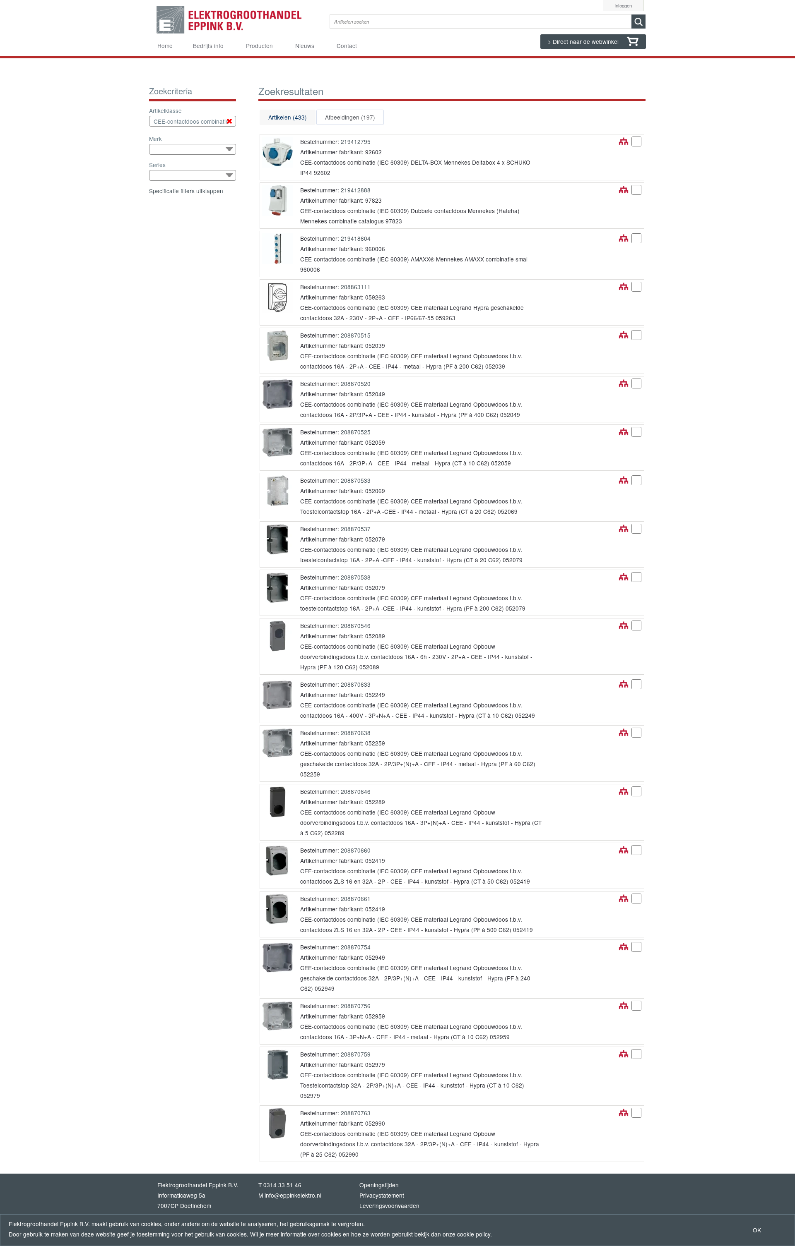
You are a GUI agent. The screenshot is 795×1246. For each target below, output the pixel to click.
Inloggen (623, 5)
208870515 (356, 335)
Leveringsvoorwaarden (389, 1205)
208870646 (356, 791)
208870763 (356, 1113)
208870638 (356, 732)
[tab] (288, 117)
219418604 (356, 238)
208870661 (356, 898)
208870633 (356, 684)
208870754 (356, 947)
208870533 (356, 480)
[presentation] (287, 117)
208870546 (356, 625)
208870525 (356, 432)
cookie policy (473, 1234)
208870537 (356, 529)
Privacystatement (381, 1195)
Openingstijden (379, 1185)
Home (165, 45)
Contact (347, 45)
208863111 (356, 287)
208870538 (356, 577)
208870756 (356, 1006)
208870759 (356, 1054)
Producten (259, 45)
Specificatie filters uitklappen (186, 191)
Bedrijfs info (208, 45)
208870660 (356, 850)
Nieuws (304, 45)
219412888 (356, 190)
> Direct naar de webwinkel (584, 41)
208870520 (356, 383)
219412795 (356, 141)
